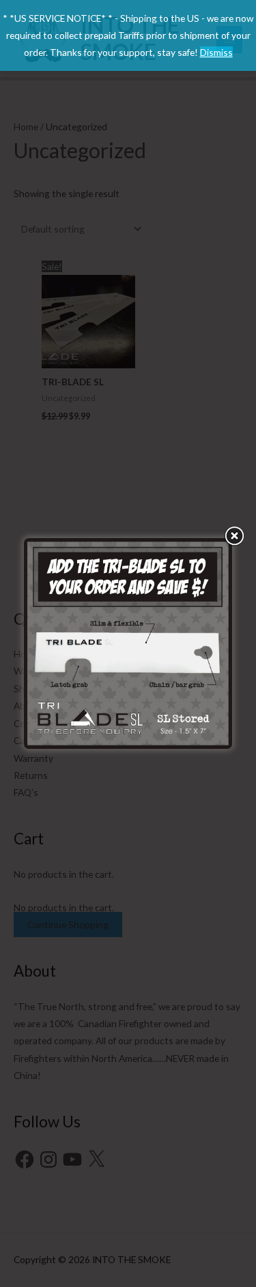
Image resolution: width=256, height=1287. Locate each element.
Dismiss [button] (216, 52)
